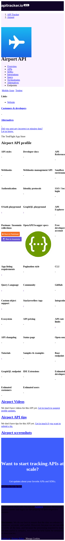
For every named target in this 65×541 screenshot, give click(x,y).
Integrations (12, 74)
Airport (10, 17)
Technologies (13, 80)
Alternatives (13, 82)
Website (11, 102)
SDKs (10, 72)
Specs (10, 77)
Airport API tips (14, 417)
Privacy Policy (18, 538)
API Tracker (13, 14)
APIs (9, 69)
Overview (12, 66)
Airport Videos (12, 402)
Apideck (39, 506)
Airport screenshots (16, 433)
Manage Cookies (33, 538)
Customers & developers (13, 108)
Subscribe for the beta (11, 486)
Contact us (5, 538)
